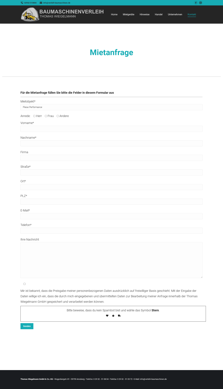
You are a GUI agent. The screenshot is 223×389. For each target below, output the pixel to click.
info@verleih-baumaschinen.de (153, 379)
